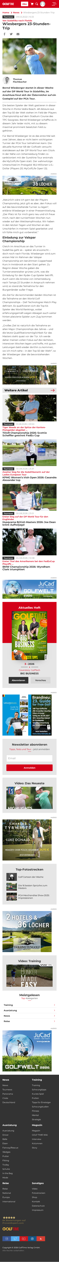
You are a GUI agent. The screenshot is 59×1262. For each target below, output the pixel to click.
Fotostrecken (38, 1193)
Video (35, 1188)
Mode (5, 1177)
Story (34, 1147)
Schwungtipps (39, 1089)
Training (8, 1005)
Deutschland (8, 1102)
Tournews (8, 17)
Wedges (6, 1152)
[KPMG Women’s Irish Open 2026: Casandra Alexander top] (29, 452)
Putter (5, 1156)
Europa (6, 1197)
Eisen (5, 1143)
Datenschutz (38, 1206)
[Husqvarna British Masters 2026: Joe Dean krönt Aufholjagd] (29, 497)
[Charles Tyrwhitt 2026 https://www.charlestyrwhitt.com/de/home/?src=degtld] (29, 374)
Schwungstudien (40, 1106)
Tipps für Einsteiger (41, 1102)
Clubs (5, 1098)
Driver (5, 1135)
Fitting (5, 1160)
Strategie (36, 1119)
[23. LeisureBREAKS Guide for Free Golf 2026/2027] (29, 715)
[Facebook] (4, 34)
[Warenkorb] (31, 4)
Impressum (37, 1210)
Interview (36, 1139)
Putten (35, 1098)
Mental (35, 1115)
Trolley (5, 1165)
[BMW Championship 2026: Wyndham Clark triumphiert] (29, 542)
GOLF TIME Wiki (40, 1135)
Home (5, 12)
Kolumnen (37, 1143)
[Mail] (18, 34)
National (6, 1193)
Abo (24, 4)
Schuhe (6, 1169)
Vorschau (40, 680)
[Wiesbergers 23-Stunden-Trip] (29, 798)
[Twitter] (11, 34)
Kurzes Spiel (38, 1094)
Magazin (36, 1130)
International (8, 1201)
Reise (7, 1021)
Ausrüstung (10, 1010)
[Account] (42, 5)
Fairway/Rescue (10, 1147)
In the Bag (7, 1173)
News (16, 12)
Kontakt (36, 1201)
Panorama (7, 1094)
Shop (34, 1197)
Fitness (35, 1111)
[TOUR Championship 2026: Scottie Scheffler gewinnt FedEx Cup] (29, 408)
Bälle (4, 1139)
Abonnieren (18, 680)
